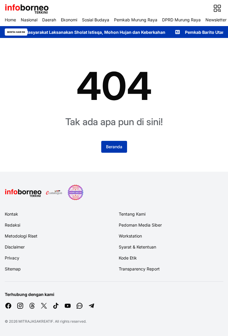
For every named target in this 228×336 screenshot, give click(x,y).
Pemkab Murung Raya (135, 19)
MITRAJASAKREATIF (35, 321)
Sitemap (13, 268)
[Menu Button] (217, 8)
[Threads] (32, 305)
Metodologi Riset (21, 235)
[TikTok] (55, 305)
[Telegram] (91, 305)
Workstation (130, 235)
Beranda (114, 146)
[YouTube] (67, 305)
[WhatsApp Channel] (79, 305)
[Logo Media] (23, 192)
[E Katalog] (54, 192)
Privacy (12, 257)
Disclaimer (15, 246)
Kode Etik (128, 257)
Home (10, 19)
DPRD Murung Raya (181, 19)
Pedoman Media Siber (140, 224)
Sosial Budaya (95, 19)
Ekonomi (69, 19)
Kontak (11, 213)
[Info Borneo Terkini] (27, 8)
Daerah (49, 19)
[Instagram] (20, 305)
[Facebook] (8, 305)
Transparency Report (139, 268)
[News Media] (75, 192)
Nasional (29, 19)
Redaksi (12, 224)
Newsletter (216, 19)
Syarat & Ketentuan (137, 246)
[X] (44, 305)
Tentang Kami (132, 213)
